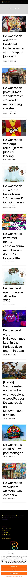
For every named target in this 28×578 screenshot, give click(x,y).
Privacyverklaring (15, 576)
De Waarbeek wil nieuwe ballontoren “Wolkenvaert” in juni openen (13, 194)
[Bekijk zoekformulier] (22, 2)
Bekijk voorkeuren (14, 573)
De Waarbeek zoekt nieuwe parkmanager (13, 449)
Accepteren (14, 566)
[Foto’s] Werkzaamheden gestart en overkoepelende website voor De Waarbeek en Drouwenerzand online (14, 398)
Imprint (20, 576)
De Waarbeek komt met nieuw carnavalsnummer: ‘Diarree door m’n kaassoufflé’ (13, 246)
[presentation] (14, 24)
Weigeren (14, 569)
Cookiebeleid (8, 576)
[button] (26, 553)
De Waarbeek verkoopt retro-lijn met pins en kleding (13, 148)
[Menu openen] (25, 2)
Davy (6, 60)
